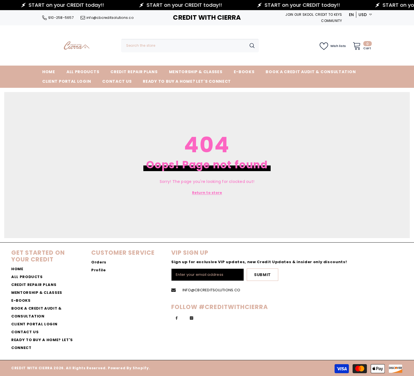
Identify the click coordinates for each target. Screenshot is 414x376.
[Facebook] (176, 318)
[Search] (190, 45)
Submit (262, 274)
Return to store (207, 192)
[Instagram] (191, 318)
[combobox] (183, 45)
